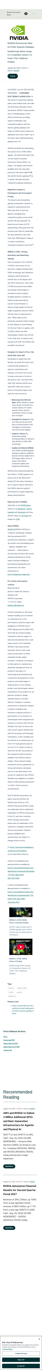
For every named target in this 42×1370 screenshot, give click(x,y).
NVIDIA (16, 71)
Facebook (21, 509)
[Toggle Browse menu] (34, 13)
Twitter (29, 509)
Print (5, 1037)
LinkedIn (11, 512)
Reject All (21, 1360)
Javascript (7, 1050)
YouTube (24, 516)
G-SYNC (11, 992)
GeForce (11, 988)
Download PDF (9, 1040)
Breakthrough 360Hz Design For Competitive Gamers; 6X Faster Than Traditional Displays (19, 969)
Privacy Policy (8, 1349)
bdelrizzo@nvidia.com (16, 605)
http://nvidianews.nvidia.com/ (19, 574)
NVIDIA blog (25, 505)
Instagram (21, 512)
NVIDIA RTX (12, 996)
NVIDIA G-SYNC (22, 988)
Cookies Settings (21, 1353)
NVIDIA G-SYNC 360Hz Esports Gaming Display (19, 921)
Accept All (21, 1366)
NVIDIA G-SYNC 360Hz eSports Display (18, 960)
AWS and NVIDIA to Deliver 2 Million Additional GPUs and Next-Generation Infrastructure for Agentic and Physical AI (19, 1121)
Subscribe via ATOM (11, 1047)
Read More (9, 1166)
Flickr (18, 519)
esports (19, 992)
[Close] (39, 1339)
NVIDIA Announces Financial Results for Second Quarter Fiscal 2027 (19, 1190)
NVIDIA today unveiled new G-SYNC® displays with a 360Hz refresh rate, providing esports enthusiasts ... (20, 931)
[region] (21, 1353)
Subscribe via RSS (10, 1043)
